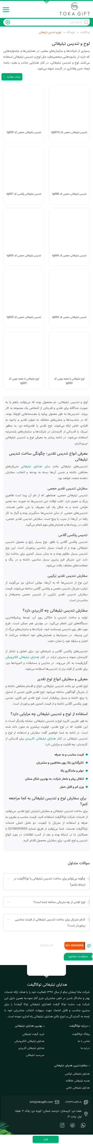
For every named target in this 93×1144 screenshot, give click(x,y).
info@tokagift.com (41, 1102)
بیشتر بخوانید (14, 77)
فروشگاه (70, 32)
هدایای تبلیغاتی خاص (78, 1088)
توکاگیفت (85, 32)
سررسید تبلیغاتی (35, 1055)
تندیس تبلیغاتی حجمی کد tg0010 (69, 132)
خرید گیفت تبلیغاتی (33, 1034)
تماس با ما (84, 1041)
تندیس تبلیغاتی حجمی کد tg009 (24, 132)
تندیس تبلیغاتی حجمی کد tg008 (69, 194)
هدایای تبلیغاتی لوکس (77, 1074)
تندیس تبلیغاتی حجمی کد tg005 (24, 255)
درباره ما (85, 1048)
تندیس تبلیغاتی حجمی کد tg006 (69, 255)
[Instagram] (62, 1125)
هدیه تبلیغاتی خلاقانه (78, 1081)
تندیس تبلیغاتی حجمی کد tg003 (24, 317)
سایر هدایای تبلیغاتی (35, 466)
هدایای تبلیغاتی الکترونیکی (22, 657)
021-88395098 (74, 945)
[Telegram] (72, 1125)
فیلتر (45, 1139)
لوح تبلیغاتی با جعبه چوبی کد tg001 (24, 381)
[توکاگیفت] (74, 9)
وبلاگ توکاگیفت (81, 1034)
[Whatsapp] (83, 1125)
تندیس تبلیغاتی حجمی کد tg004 (69, 317)
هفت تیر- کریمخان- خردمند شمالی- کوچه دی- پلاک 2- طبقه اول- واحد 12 (48, 1114)
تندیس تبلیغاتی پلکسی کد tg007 (23, 194)
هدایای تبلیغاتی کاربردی (40, 738)
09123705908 (73, 1102)
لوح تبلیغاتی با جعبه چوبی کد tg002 (69, 381)
